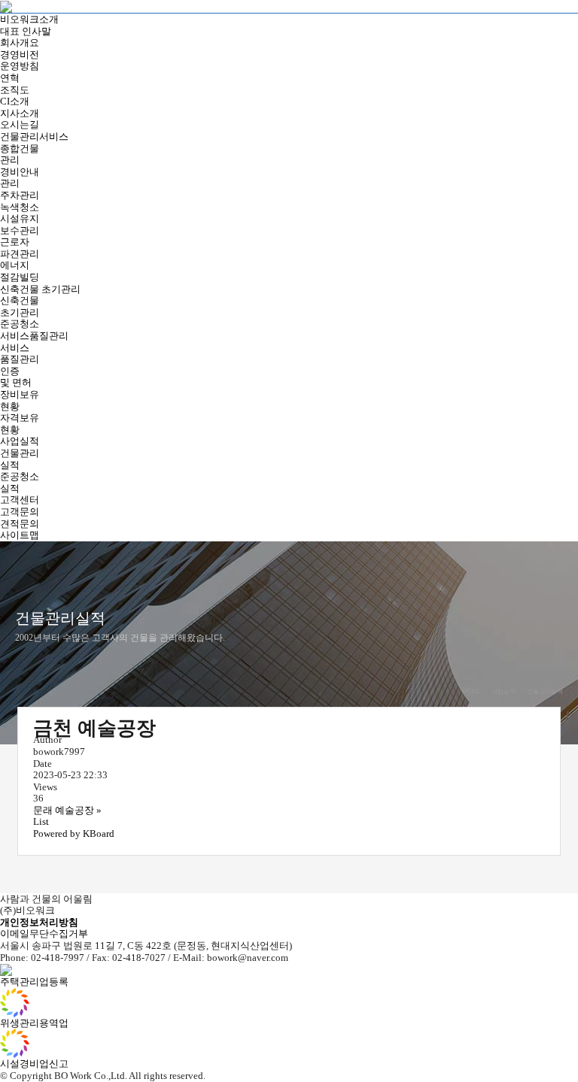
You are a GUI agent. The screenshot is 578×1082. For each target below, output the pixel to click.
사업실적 (19, 441)
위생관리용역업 (34, 1023)
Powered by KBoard (73, 833)
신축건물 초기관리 (40, 289)
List (41, 821)
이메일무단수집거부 (44, 933)
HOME (471, 691)
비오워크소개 (29, 19)
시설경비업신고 (34, 1063)
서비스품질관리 (34, 335)
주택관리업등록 (34, 981)
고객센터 (19, 499)
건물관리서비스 (34, 136)
